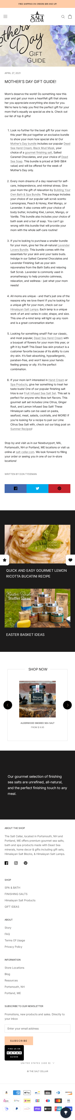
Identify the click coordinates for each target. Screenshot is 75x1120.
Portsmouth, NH (15, 986)
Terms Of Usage (15, 940)
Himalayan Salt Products (20, 900)
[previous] (7, 705)
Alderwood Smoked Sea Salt (37, 723)
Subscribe (19, 1040)
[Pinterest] (25, 863)
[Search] (63, 16)
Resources (11, 980)
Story (8, 927)
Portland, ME (13, 993)
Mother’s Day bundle (23, 143)
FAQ (7, 934)
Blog (7, 974)
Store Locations (14, 967)
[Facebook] (6, 863)
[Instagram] (16, 863)
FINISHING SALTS (16, 894)
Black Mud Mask (43, 148)
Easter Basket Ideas (25, 635)
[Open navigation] (5, 16)
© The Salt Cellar (37, 1071)
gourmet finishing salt (38, 152)
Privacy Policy (13, 946)
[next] (67, 705)
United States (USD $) (36, 1063)
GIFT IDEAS (12, 906)
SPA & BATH (12, 887)
